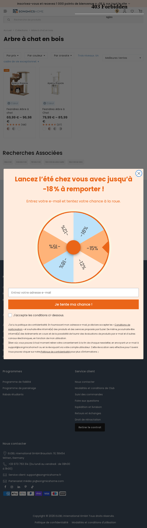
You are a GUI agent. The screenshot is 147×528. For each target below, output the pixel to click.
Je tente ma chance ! (73, 304)
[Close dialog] (139, 173)
